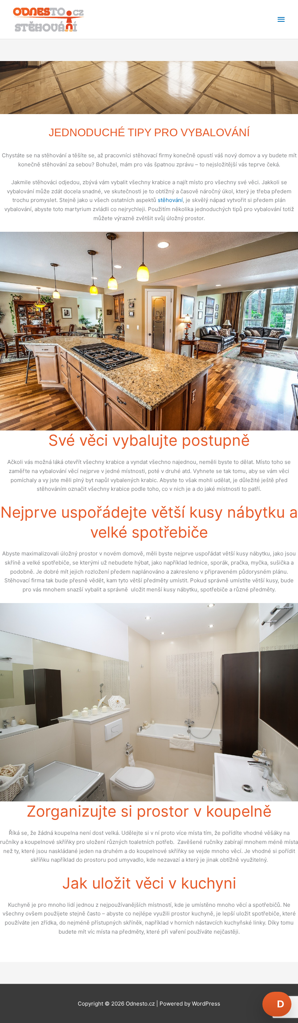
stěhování (170, 200)
